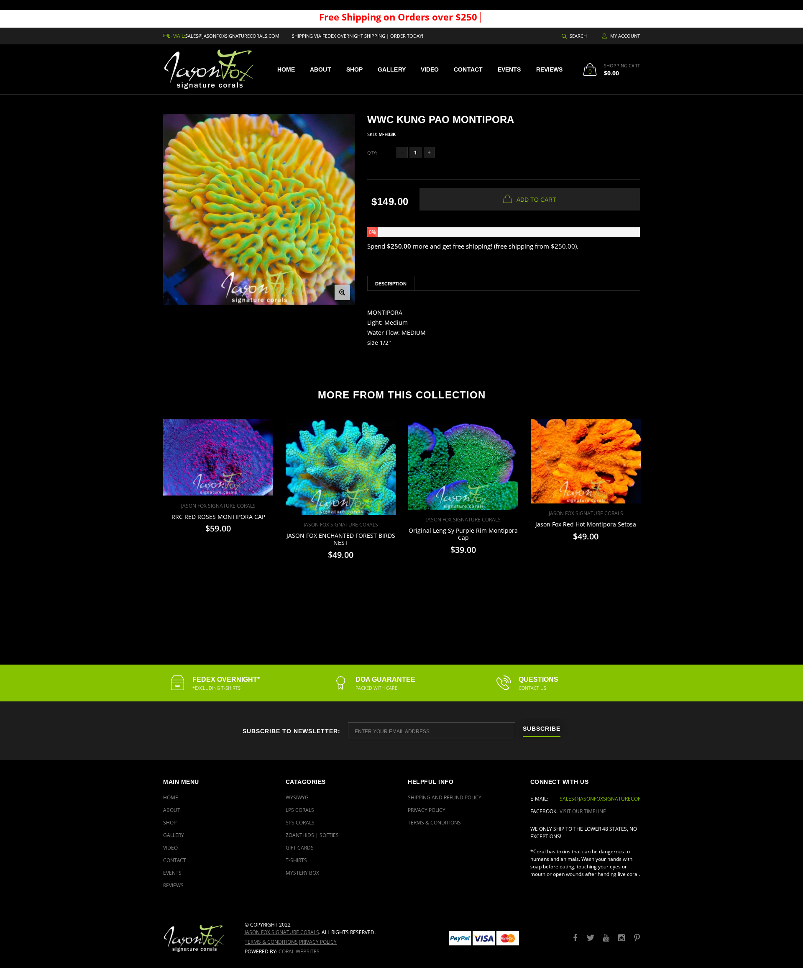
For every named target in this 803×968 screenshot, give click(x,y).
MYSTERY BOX (302, 872)
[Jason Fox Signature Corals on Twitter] (590, 938)
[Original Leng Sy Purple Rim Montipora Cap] (463, 464)
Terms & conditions (271, 941)
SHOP (354, 69)
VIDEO (430, 69)
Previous (145, 515)
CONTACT (468, 69)
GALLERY (392, 69)
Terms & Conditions (434, 822)
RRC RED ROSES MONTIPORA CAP (218, 517)
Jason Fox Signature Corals (282, 932)
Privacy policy (318, 941)
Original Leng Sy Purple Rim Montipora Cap (463, 534)
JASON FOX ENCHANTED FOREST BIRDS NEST (340, 539)
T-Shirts (296, 860)
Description (391, 283)
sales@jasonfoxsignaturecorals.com (232, 36)
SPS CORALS (300, 822)
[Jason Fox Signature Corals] (197, 938)
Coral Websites (299, 951)
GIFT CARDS (300, 847)
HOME (286, 69)
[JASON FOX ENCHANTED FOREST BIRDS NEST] (341, 467)
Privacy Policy (426, 810)
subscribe (541, 729)
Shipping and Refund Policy (444, 797)
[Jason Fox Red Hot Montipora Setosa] (586, 461)
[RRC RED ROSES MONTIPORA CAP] (218, 457)
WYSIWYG (297, 797)
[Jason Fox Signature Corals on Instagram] (621, 938)
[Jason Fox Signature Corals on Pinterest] (637, 938)
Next (658, 515)
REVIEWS (549, 69)
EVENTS (509, 69)
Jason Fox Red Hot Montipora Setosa (585, 524)
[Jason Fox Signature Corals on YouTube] (606, 938)
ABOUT (320, 69)
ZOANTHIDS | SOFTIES (312, 835)
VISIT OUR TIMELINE (583, 811)
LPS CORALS (300, 810)
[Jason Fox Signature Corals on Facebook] (575, 938)
